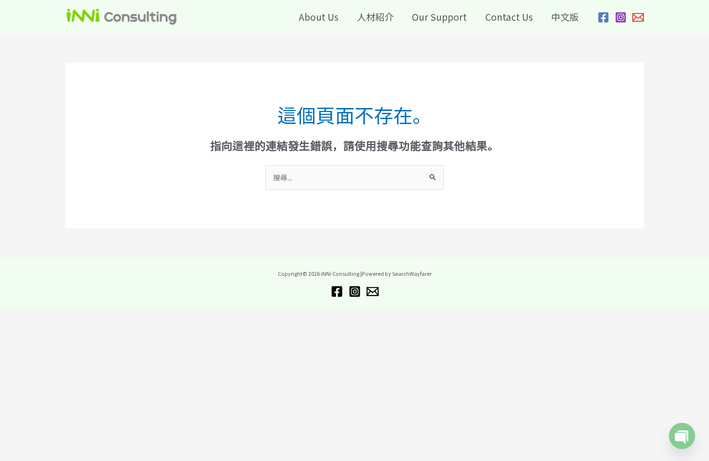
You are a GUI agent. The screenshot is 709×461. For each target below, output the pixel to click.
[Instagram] (621, 17)
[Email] (638, 17)
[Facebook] (603, 17)
